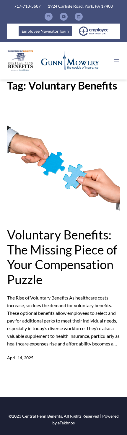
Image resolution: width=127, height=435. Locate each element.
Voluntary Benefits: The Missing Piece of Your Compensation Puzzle (62, 257)
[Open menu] (116, 60)
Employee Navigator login (45, 31)
